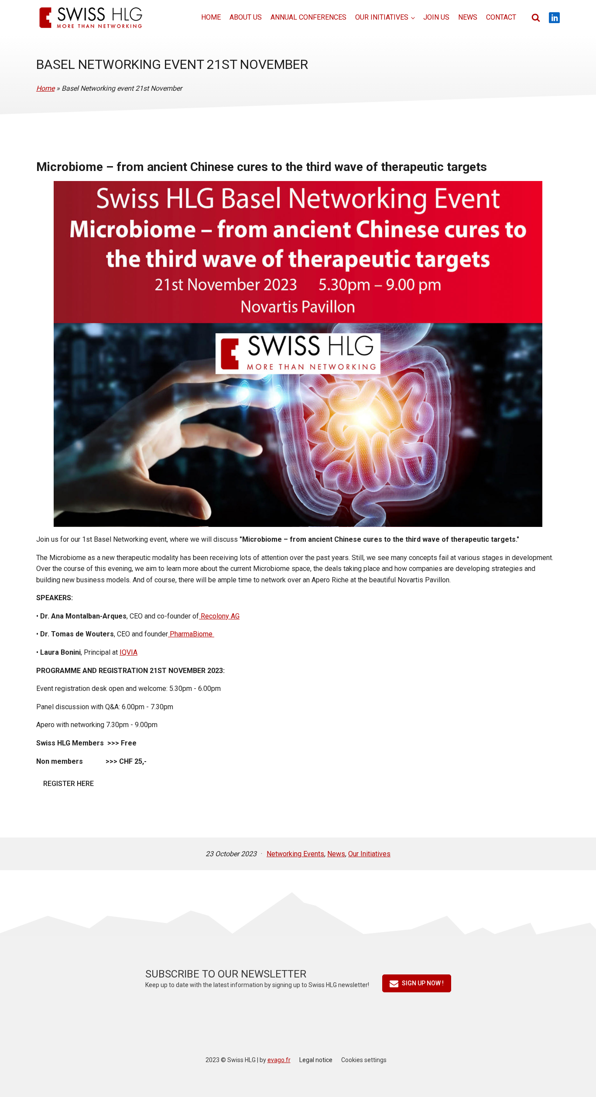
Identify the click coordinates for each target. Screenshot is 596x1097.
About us (245, 17)
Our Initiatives (369, 854)
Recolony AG (219, 616)
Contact (501, 17)
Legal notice (315, 1059)
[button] (416, 983)
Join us (436, 17)
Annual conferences (308, 17)
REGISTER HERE (68, 783)
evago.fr (279, 1059)
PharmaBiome (191, 634)
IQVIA (128, 652)
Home (211, 17)
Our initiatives (381, 17)
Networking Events (295, 854)
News (467, 17)
